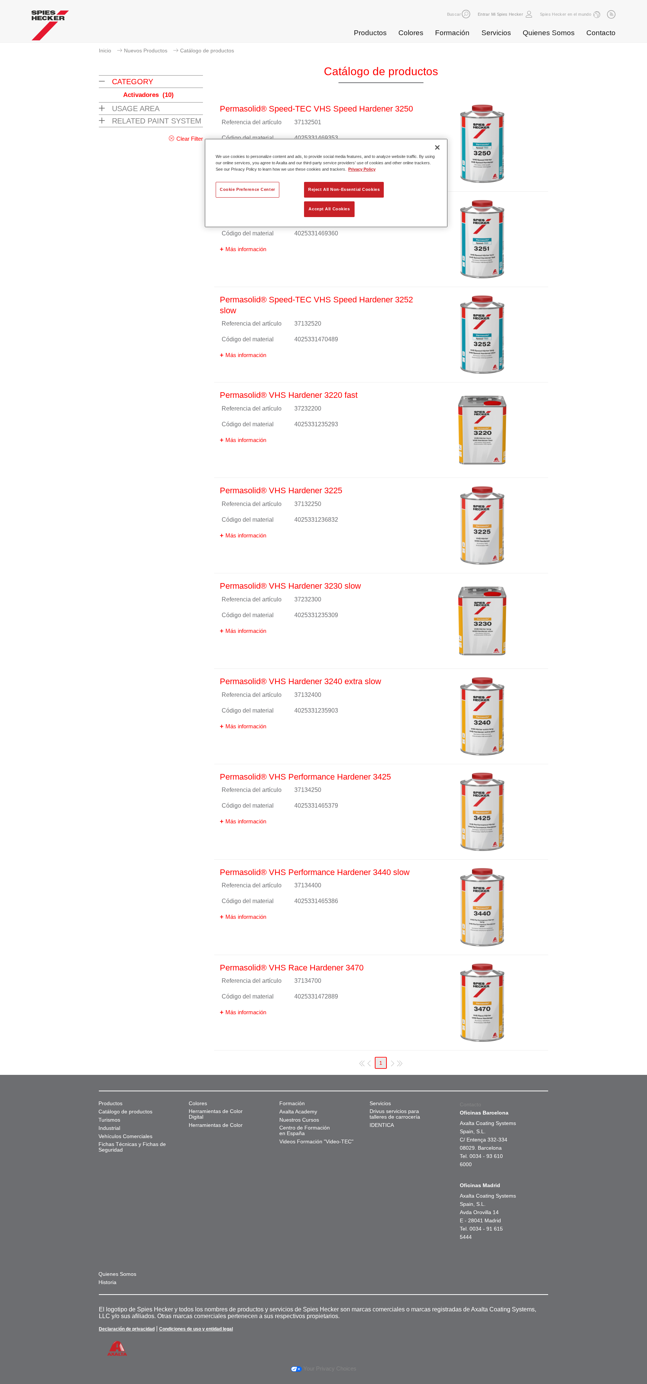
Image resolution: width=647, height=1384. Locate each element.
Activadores (148, 94)
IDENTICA (382, 1125)
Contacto (601, 33)
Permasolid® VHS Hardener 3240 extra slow (300, 681)
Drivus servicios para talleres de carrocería (395, 1114)
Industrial (109, 1128)
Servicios (496, 33)
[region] (326, 183)
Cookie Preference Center (247, 189)
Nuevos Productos (145, 51)
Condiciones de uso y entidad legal (196, 1329)
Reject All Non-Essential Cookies (344, 189)
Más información (245, 249)
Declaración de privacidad (127, 1329)
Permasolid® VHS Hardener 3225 (281, 490)
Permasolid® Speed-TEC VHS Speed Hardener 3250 (316, 108)
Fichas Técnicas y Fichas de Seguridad (132, 1147)
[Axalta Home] (50, 27)
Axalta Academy (298, 1112)
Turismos (109, 1120)
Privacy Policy (362, 169)
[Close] (437, 147)
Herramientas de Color (216, 1125)
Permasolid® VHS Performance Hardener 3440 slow (315, 872)
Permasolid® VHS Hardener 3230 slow (290, 586)
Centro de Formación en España (304, 1130)
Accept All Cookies (329, 209)
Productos (370, 33)
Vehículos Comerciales (125, 1136)
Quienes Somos (549, 33)
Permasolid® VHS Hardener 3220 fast (289, 395)
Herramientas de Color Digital (216, 1114)
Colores (410, 33)
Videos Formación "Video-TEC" (316, 1141)
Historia (107, 1282)
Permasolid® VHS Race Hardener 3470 (292, 967)
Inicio (105, 51)
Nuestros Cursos (299, 1120)
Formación (452, 33)
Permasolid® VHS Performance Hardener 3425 (305, 776)
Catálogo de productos (125, 1112)
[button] (466, 14)
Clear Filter (189, 138)
